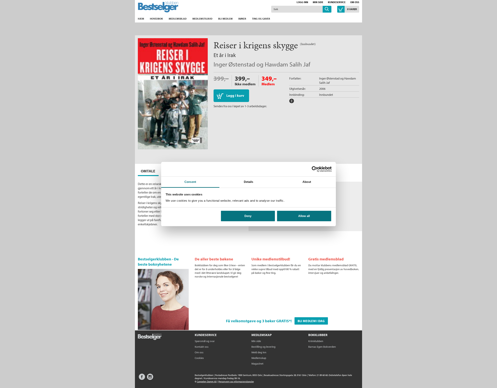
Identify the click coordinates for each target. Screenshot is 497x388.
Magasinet (257, 363)
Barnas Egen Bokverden (322, 346)
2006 (322, 89)
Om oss (354, 2)
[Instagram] (150, 378)
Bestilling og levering (263, 346)
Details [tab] (248, 181)
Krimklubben (315, 341)
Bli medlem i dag (311, 321)
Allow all (304, 216)
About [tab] (306, 181)
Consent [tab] (190, 181)
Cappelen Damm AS (207, 381)
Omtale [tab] (148, 171)
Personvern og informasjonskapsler (236, 381)
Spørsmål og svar (205, 341)
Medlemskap (258, 358)
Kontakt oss (202, 346)
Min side (318, 2)
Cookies (199, 358)
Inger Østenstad (234, 64)
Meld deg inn (258, 352)
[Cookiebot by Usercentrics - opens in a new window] (315, 169)
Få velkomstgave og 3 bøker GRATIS (257, 320)
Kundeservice (337, 2)
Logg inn (302, 2)
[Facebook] (142, 378)
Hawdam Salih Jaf (287, 64)
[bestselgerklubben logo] (150, 337)
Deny (247, 216)
